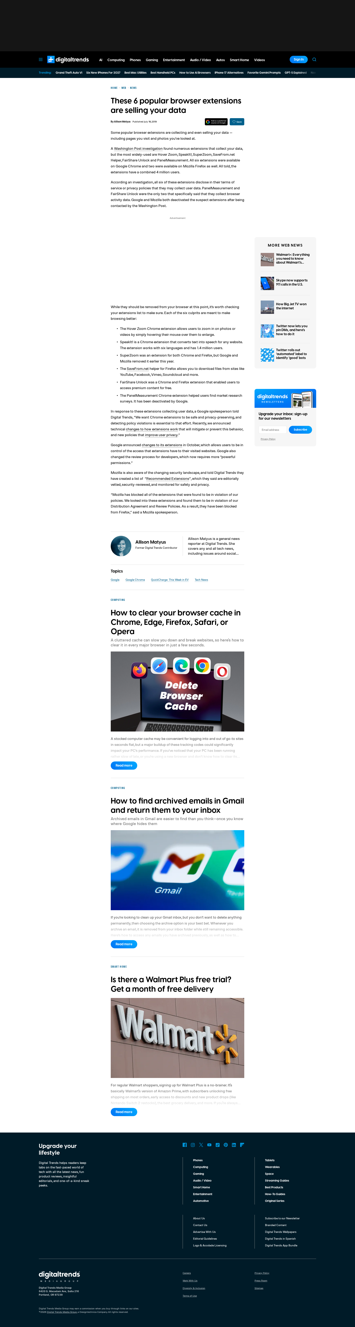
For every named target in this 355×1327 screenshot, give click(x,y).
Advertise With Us (204, 1231)
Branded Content (276, 1225)
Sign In (299, 59)
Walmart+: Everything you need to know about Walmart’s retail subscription (293, 261)
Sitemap (259, 1288)
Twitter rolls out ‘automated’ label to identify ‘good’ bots (291, 354)
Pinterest (226, 1145)
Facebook (185, 1145)
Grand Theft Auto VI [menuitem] (69, 73)
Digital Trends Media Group (62, 1311)
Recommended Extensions (167, 478)
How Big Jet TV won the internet (291, 306)
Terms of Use (190, 1295)
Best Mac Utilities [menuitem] (135, 73)
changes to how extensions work (152, 429)
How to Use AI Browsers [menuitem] (195, 73)
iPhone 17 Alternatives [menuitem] (229, 73)
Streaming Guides (277, 1181)
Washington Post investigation (138, 148)
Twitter (201, 1145)
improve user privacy (161, 434)
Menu (41, 59)
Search (314, 59)
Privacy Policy (268, 438)
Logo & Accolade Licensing (210, 1245)
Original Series (274, 1201)
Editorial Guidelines (205, 1238)
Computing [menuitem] (116, 60)
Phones (198, 1160)
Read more (124, 765)
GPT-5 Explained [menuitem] (296, 73)
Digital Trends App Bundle (281, 1245)
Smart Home (201, 1187)
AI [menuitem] (100, 60)
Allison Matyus (122, 121)
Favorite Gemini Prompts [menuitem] (264, 73)
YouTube (209, 1145)
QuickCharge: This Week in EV (170, 579)
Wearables (272, 1167)
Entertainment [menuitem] (174, 60)
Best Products (274, 1187)
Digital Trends (60, 65)
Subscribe (300, 430)
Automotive (201, 1201)
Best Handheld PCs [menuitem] (163, 73)
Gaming (198, 1174)
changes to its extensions (162, 444)
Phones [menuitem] (135, 60)
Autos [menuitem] (220, 60)
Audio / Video (202, 1181)
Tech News (201, 579)
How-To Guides (275, 1194)
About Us (199, 1218)
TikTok (218, 1145)
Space (269, 1174)
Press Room (261, 1280)
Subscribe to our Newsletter (282, 1218)
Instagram (193, 1145)
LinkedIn (234, 1145)
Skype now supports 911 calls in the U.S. (292, 282)
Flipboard (242, 1145)
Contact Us (200, 1225)
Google (115, 579)
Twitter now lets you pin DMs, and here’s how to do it (291, 330)
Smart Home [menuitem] (239, 60)
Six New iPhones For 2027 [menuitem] (103, 73)
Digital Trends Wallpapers (280, 1231)
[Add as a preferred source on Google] (216, 121)
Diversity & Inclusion (194, 1288)
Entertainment (202, 1194)
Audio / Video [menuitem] (200, 60)
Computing (200, 1167)
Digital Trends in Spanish (280, 1238)
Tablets (269, 1160)
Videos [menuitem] (259, 60)
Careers (187, 1272)
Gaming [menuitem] (152, 60)
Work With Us (190, 1280)
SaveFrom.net (138, 368)
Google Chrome (135, 579)
